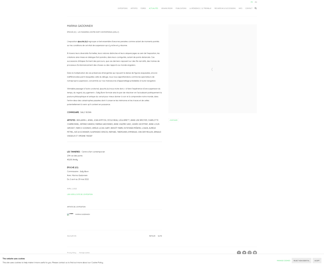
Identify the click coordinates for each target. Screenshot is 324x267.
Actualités (153, 8)
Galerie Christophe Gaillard (86, 8)
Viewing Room (167, 8)
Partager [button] (173, 120)
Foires (143, 8)
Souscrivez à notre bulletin (255, 253)
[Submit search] (256, 8)
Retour (152, 236)
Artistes (134, 8)
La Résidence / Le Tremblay (200, 8)
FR (252, 2)
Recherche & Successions (225, 8)
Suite (160, 236)
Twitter (244, 253)
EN (256, 2)
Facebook (239, 253)
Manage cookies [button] (84, 253)
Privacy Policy (71, 253)
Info (240, 8)
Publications (181, 8)
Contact (248, 8)
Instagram (250, 253)
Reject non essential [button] (301, 261)
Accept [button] (317, 261)
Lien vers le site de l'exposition (80, 194)
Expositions (122, 8)
